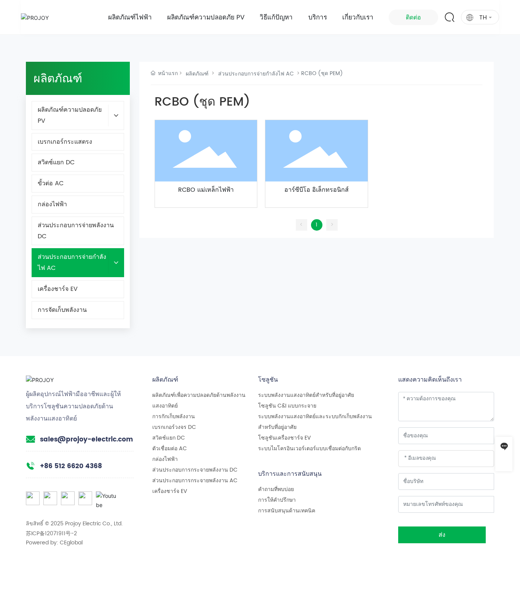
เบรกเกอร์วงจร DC (174, 427)
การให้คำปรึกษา (277, 500)
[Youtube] (103, 498)
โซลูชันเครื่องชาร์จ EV (284, 437)
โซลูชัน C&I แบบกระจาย (287, 405)
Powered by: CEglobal (54, 542)
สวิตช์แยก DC (168, 437)
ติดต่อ (413, 17)
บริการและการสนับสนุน (290, 473)
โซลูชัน (268, 379)
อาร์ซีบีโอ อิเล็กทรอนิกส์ (316, 190)
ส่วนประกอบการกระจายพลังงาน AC (195, 480)
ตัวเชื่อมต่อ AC (169, 448)
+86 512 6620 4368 (71, 466)
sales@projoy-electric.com (86, 439)
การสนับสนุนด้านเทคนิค (286, 510)
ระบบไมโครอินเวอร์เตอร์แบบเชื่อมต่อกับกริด (309, 448)
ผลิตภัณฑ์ (197, 73)
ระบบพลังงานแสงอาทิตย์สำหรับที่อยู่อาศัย (306, 395)
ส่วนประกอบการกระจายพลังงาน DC (195, 469)
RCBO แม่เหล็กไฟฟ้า (206, 190)
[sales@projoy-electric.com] (503, 462)
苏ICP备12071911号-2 (51, 533)
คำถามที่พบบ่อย (276, 489)
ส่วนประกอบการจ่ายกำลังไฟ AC (256, 73)
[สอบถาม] (503, 445)
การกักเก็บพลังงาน (173, 416)
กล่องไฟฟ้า (165, 459)
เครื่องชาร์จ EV (169, 491)
